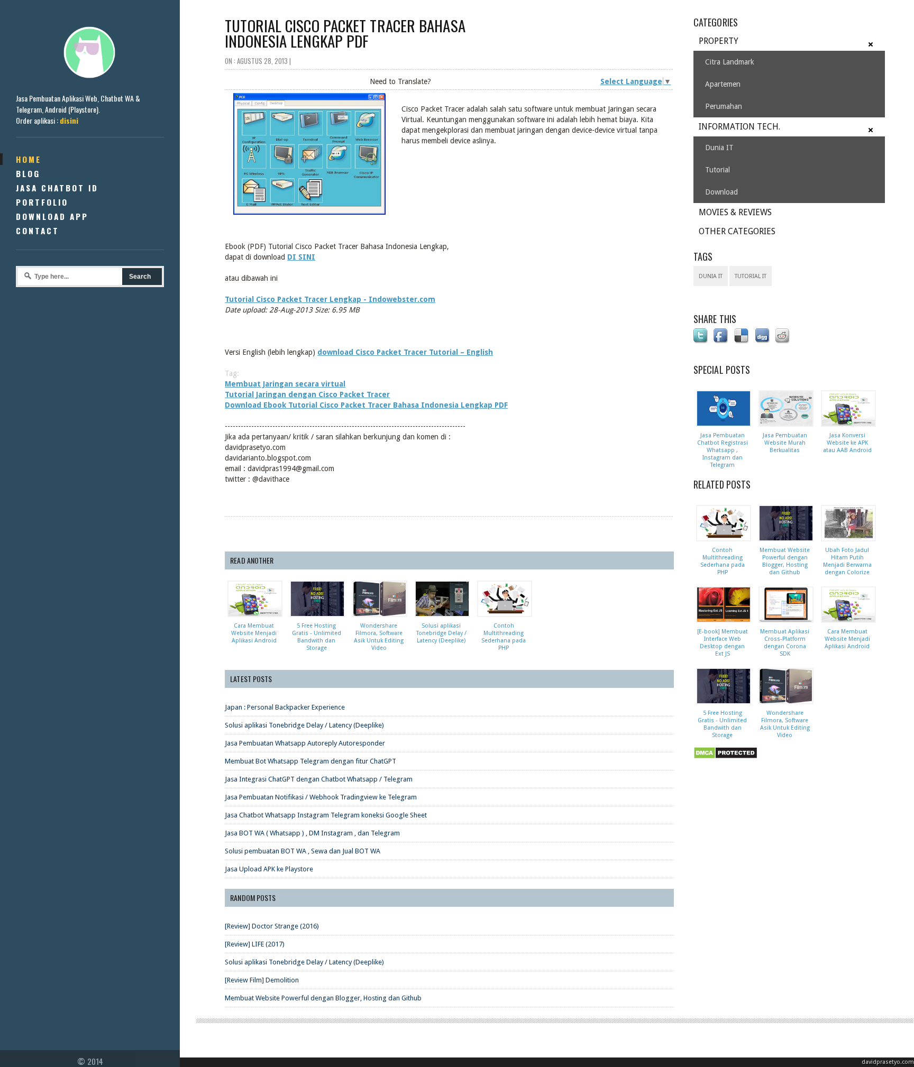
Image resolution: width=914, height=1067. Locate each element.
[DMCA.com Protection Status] (727, 759)
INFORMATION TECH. (739, 127)
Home (28, 159)
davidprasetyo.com (888, 1062)
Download (721, 192)
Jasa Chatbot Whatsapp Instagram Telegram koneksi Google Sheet (326, 815)
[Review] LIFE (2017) (255, 944)
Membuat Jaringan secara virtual (285, 384)
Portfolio (42, 202)
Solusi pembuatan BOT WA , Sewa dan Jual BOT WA (302, 851)
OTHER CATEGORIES (737, 231)
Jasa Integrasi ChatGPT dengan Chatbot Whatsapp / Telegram (319, 779)
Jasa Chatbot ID (57, 188)
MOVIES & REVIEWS (735, 212)
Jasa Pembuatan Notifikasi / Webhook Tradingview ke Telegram (321, 797)
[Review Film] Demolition (262, 980)
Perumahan (723, 106)
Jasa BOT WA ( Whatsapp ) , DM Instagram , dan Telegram (312, 833)
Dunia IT (719, 147)
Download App (52, 216)
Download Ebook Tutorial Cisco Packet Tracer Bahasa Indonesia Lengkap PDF (366, 405)
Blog (28, 173)
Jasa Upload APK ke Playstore (269, 869)
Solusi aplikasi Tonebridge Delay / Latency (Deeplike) (304, 725)
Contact (37, 230)
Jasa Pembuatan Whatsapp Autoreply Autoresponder (305, 743)
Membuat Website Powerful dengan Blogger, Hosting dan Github (323, 998)
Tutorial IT (750, 276)
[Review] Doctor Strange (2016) (272, 926)
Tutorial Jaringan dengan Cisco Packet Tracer (307, 394)
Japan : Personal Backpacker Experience (285, 707)
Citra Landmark (729, 62)
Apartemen (723, 84)
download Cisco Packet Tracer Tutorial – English (405, 352)
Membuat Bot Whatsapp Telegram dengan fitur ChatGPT (310, 761)
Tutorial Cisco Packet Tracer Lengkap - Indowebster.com (330, 299)
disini (69, 120)
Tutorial (717, 169)
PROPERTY (718, 41)
